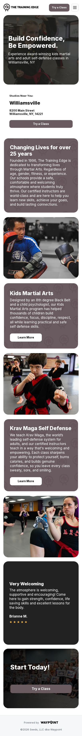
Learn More (26, 337)
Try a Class (59, 7)
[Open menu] (75, 7)
